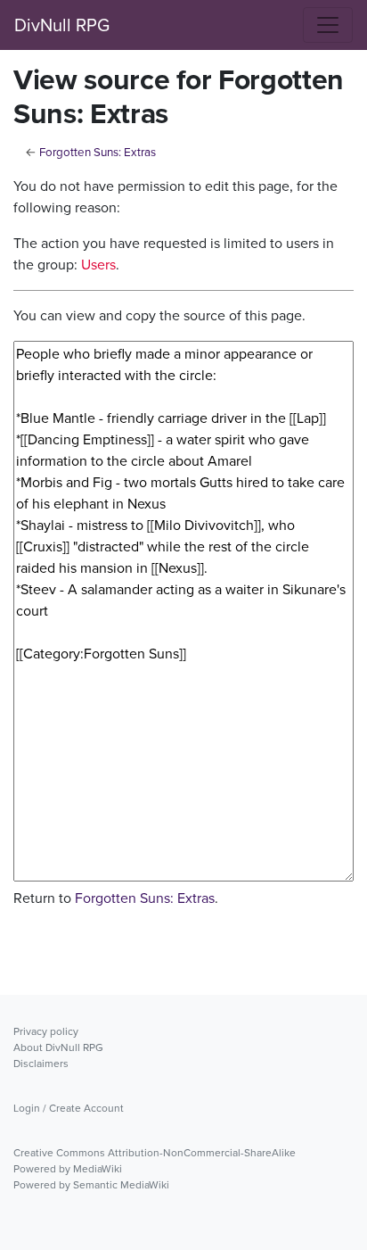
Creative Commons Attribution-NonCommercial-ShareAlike (154, 1153)
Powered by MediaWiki (67, 1169)
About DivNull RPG (58, 1047)
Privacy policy (45, 1031)
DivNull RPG (62, 25)
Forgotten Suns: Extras (97, 152)
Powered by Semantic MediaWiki (91, 1185)
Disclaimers (41, 1063)
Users (98, 264)
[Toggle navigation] (328, 25)
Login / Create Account (68, 1108)
